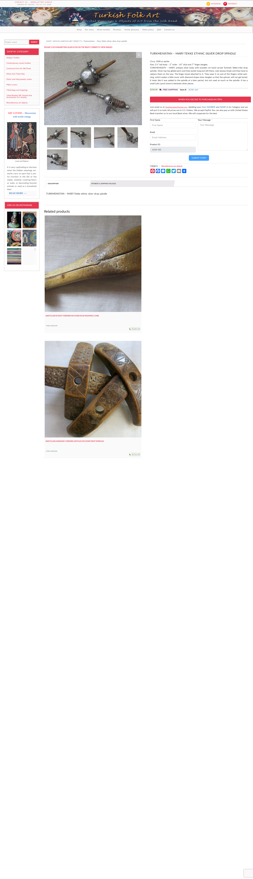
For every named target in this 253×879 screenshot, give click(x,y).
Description (53, 184)
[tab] (68, 183)
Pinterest (232, 4)
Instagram (215, 4)
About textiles (103, 30)
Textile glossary (131, 30)
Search (34, 42)
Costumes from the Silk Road (18, 68)
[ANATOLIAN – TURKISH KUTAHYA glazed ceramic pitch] (14, 220)
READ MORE (17, 193)
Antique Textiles (13, 58)
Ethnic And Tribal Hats (15, 74)
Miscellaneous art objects (67, 41)
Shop (79, 30)
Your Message (204, 120)
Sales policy (148, 30)
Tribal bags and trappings (17, 90)
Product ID (155, 144)
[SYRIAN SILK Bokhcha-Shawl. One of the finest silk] (14, 256)
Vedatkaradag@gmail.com (176, 107)
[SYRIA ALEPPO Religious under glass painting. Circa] (30, 238)
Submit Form (199, 158)
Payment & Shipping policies (103, 184)
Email (152, 132)
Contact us (21, 2)
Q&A (159, 30)
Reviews (117, 30)
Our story (89, 30)
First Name (155, 120)
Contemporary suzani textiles (18, 63)
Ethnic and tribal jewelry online (19, 79)
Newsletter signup (41, 2)
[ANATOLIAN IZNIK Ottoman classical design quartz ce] (14, 238)
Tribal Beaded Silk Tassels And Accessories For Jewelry (19, 96)
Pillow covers (11, 85)
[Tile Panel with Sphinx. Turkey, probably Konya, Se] (30, 220)
